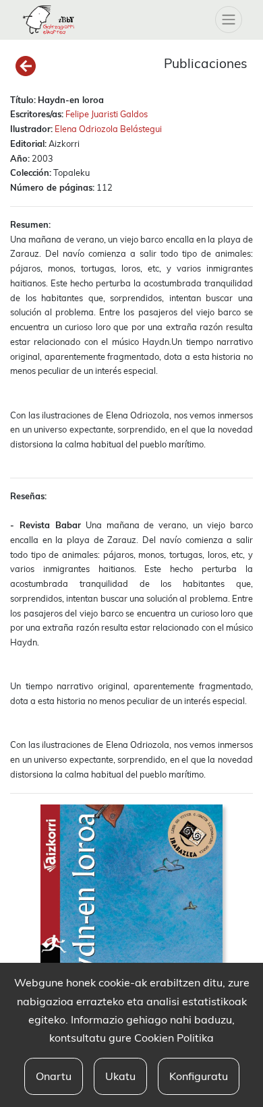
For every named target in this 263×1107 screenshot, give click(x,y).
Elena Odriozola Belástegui (108, 128)
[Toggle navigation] (228, 19)
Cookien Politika (174, 1037)
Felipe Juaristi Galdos (106, 113)
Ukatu (120, 1076)
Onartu (53, 1076)
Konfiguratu (198, 1076)
